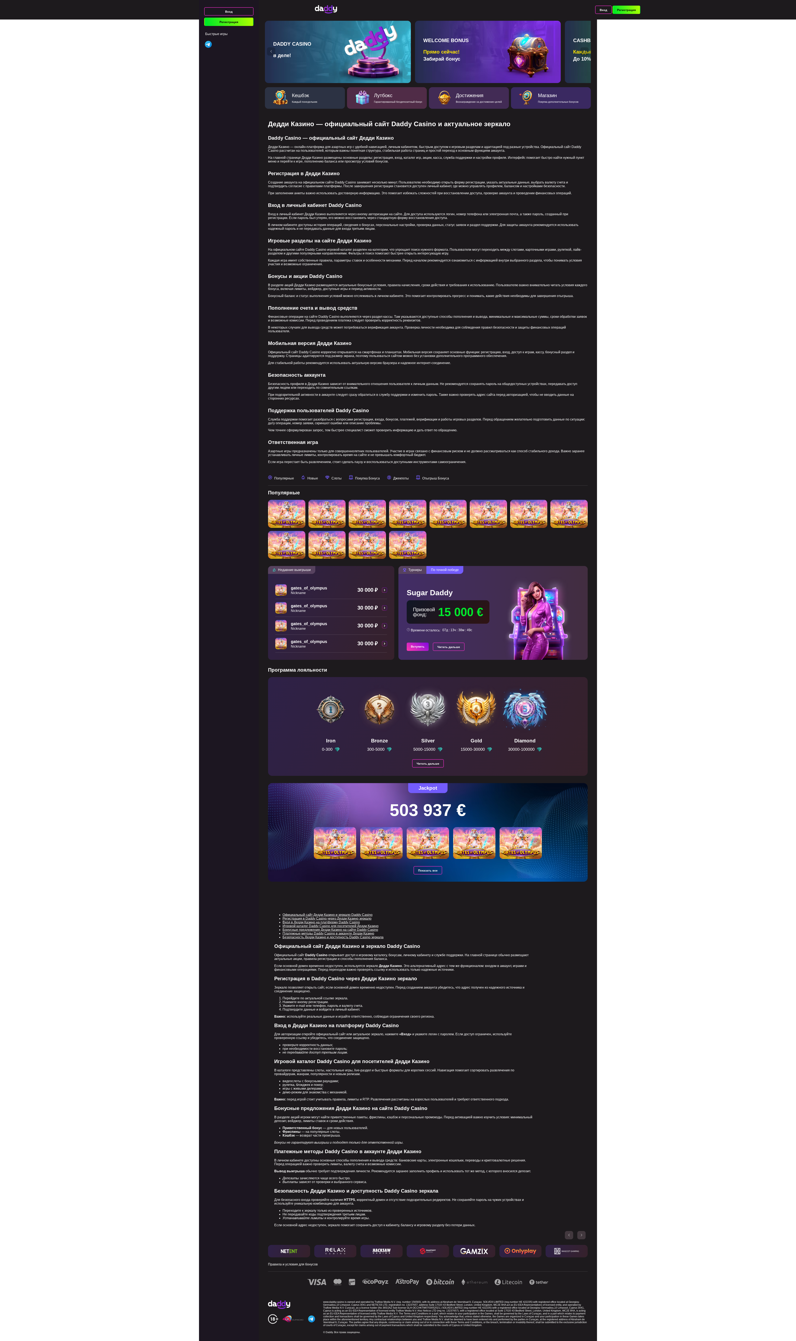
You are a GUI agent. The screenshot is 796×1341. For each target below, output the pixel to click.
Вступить (418, 646)
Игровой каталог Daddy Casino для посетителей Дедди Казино (331, 926)
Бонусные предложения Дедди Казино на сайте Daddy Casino (330, 929)
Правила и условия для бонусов (293, 1264)
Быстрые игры (216, 34)
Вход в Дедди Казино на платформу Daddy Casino (321, 922)
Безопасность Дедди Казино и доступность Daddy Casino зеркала (333, 937)
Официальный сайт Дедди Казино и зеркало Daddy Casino (328, 915)
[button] (271, 51)
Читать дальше (448, 647)
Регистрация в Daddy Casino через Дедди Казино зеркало (327, 918)
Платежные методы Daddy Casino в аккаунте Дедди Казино (328, 933)
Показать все (428, 870)
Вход (229, 11)
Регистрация (229, 22)
